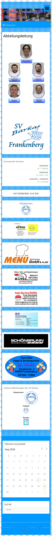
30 (44, 486)
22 (38, 480)
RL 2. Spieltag (42, 182)
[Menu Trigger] (47, 8)
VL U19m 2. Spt (42, 175)
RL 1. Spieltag (42, 168)
